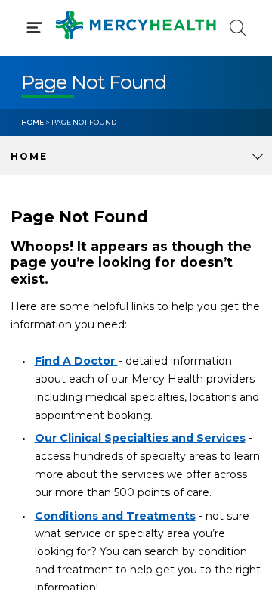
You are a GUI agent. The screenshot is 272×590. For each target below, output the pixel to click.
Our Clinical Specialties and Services (140, 438)
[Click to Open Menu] (34, 27)
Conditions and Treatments (115, 516)
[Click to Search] (237, 27)
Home (32, 122)
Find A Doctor (76, 361)
